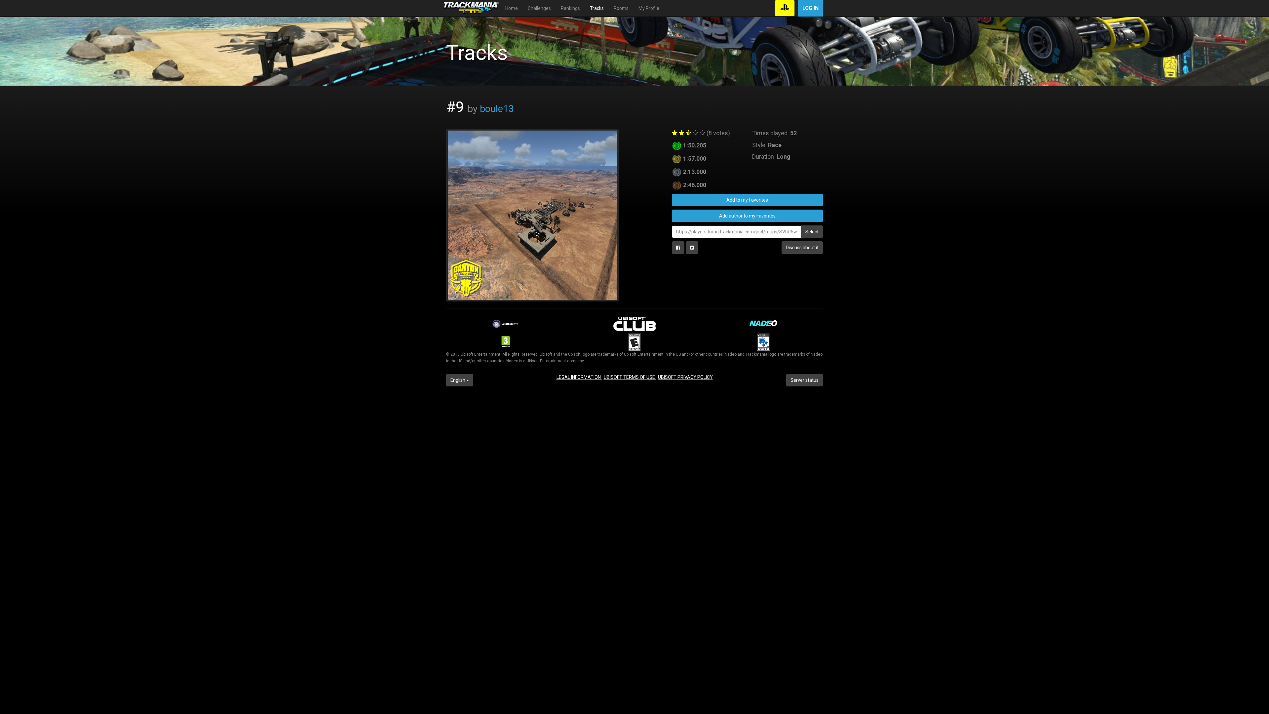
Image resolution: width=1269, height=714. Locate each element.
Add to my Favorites (747, 200)
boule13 (497, 108)
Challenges (539, 8)
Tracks (597, 8)
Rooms (621, 8)
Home (511, 8)
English (458, 380)
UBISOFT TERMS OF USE (630, 377)
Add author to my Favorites (747, 215)
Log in (810, 8)
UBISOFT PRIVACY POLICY (685, 377)
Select (812, 231)
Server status (804, 380)
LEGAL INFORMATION (579, 377)
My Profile (648, 8)
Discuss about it (802, 247)
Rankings (570, 8)
